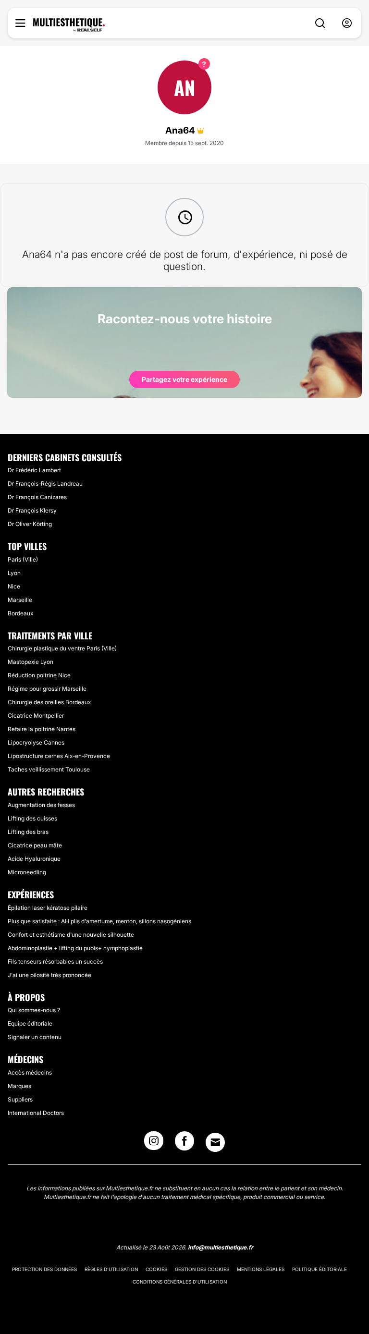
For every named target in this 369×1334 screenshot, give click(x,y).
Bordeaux (20, 613)
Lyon (14, 572)
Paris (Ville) (23, 559)
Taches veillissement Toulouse (49, 769)
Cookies (156, 1269)
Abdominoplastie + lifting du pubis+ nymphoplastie (75, 948)
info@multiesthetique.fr (220, 1247)
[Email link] (215, 1142)
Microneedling (27, 872)
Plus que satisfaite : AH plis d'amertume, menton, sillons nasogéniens (99, 921)
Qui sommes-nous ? (34, 1010)
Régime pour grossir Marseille (47, 688)
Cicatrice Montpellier (36, 715)
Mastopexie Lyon (30, 661)
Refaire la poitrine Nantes (41, 729)
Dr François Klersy (32, 510)
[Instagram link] (153, 1144)
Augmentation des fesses (41, 804)
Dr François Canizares (37, 497)
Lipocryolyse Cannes (36, 742)
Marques (19, 1085)
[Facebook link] (184, 1144)
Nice (14, 586)
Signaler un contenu (35, 1036)
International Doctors (36, 1112)
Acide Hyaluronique (34, 858)
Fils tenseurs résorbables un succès (55, 961)
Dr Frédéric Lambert (34, 470)
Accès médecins (30, 1072)
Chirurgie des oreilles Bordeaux (49, 702)
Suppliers (20, 1099)
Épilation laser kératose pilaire (47, 907)
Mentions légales (260, 1269)
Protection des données (44, 1269)
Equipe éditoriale (30, 1023)
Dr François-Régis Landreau (45, 483)
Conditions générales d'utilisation (180, 1282)
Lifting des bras (28, 831)
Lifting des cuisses (32, 818)
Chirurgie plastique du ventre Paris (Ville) (62, 648)
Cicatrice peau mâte (35, 845)
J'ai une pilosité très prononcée (49, 975)
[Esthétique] (69, 25)
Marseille (20, 599)
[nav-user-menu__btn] (347, 23)
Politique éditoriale (319, 1269)
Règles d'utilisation (111, 1269)
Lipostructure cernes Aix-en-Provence (59, 755)
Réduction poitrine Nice (39, 675)
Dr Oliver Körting (30, 523)
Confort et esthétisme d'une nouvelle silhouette (71, 934)
